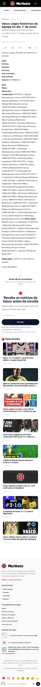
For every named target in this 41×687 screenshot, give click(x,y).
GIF (34, 684)
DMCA (4, 608)
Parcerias (6, 596)
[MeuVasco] (20, 4)
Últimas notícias (16, 19)
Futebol (6, 10)
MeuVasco (5, 19)
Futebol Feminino (20, 10)
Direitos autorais (8, 612)
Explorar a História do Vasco (11, 580)
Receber (20, 322)
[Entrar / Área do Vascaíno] (35, 3)
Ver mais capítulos (8, 653)
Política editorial (8, 618)
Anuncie (6, 599)
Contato (6, 592)
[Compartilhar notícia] (36, 48)
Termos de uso (7, 624)
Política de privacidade (10, 621)
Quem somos (7, 589)
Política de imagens (9, 615)
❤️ (3, 678)
